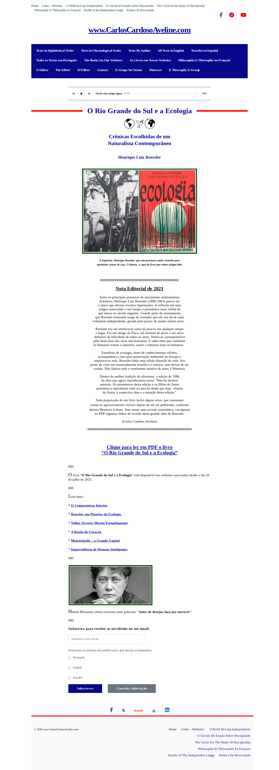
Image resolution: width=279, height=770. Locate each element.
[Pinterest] (231, 15)
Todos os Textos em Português (56, 60)
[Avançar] (89, 93)
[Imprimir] (154, 710)
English (77, 667)
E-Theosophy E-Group (184, 70)
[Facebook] (221, 15)
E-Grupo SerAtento (128, 70)
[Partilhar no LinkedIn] (167, 710)
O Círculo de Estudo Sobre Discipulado (130, 5)
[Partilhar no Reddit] (138, 710)
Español (77, 677)
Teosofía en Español (204, 50)
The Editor (62, 70)
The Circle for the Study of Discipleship (181, 5)
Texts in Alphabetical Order (55, 50)
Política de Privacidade (140, 10)
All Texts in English (171, 50)
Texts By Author (139, 50)
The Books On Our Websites (103, 60)
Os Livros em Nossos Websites (150, 60)
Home (35, 5)
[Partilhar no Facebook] (111, 710)
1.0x (204, 93)
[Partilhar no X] (123, 710)
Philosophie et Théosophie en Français (58, 10)
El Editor (83, 70)
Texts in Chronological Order (101, 50)
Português (78, 657)
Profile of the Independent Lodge (104, 10)
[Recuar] (73, 93)
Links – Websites (52, 5)
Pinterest (155, 70)
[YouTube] (243, 15)
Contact (102, 70)
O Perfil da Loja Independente (84, 5)
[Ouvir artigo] (81, 93)
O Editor (42, 70)
